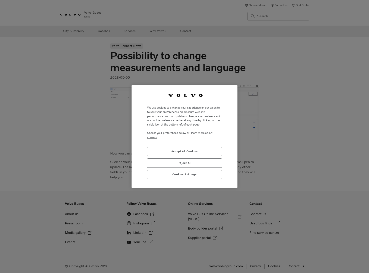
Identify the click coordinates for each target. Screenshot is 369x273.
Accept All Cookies (184, 151)
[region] (184, 136)
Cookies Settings (184, 174)
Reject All (184, 163)
